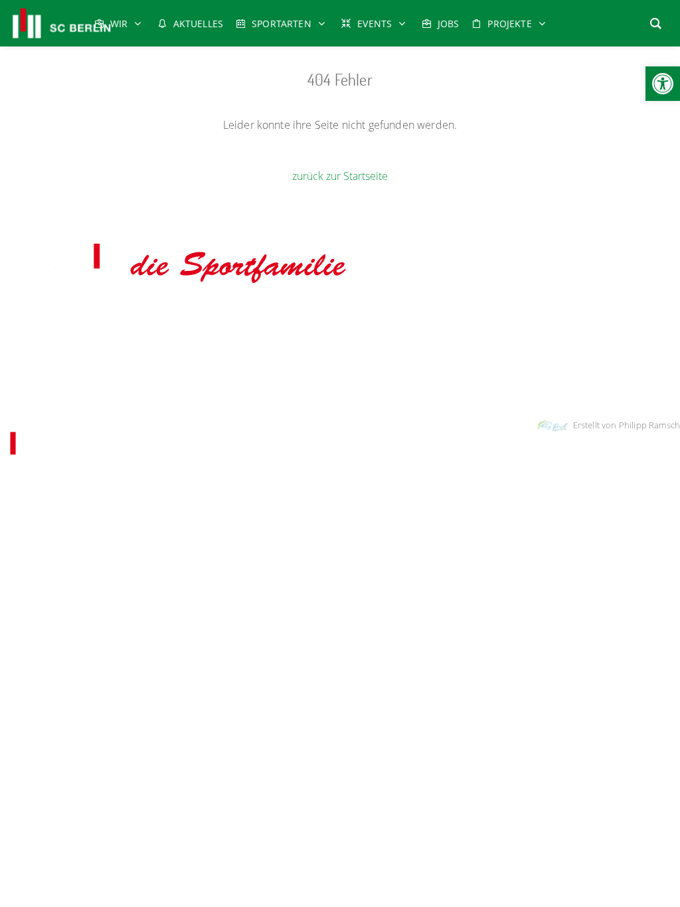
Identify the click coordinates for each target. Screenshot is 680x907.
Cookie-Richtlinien (437, 391)
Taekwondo (565, 315)
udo (285, 315)
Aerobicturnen (36, 315)
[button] (662, 83)
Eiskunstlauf (127, 315)
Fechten (174, 315)
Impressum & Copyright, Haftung (271, 391)
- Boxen (81, 315)
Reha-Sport (459, 315)
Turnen (382, 333)
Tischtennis (338, 333)
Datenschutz (370, 391)
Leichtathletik (361, 315)
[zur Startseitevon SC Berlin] (178, 284)
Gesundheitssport (233, 315)
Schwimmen (512, 315)
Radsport (411, 315)
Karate (314, 315)
